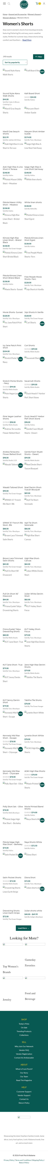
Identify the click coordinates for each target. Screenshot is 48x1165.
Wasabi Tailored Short (13, 487)
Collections (24, 1035)
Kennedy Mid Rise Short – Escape (11, 736)
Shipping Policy (37, 1160)
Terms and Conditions (23, 1160)
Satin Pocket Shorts (12, 877)
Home (5, 14)
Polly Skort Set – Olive (13, 806)
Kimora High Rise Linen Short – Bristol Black (12, 240)
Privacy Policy (9, 1160)
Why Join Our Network (24, 1046)
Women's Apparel (34, 14)
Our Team (24, 1076)
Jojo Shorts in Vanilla (33, 312)
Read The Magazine (24, 1080)
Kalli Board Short (32, 93)
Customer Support (24, 1091)
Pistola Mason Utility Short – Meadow (12, 203)
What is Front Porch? (24, 1069)
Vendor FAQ (24, 1050)
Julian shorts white (33, 911)
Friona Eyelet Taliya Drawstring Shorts (12, 630)
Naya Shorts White (33, 842)
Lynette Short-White (34, 735)
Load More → (23, 928)
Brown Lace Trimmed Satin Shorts (13, 559)
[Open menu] (5, 3)
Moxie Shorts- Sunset (13, 312)
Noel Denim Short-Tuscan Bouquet (33, 488)
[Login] (44, 3)
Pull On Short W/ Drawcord (10, 595)
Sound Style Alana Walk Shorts (11, 94)
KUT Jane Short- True (12, 665)
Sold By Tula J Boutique (32, 140)
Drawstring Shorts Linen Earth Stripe (11, 912)
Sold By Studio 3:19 (10, 460)
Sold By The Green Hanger (12, 248)
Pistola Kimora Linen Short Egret (33, 239)
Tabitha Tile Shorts (33, 700)
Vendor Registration (24, 1054)
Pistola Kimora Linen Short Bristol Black (12, 276)
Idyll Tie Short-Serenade (31, 524)
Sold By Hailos (29, 100)
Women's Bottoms (9, 18)
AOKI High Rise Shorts (34, 771)
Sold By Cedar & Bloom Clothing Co (11, 103)
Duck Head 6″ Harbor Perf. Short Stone (34, 417)
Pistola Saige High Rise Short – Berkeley (12, 843)
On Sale (24, 1027)
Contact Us (24, 1099)
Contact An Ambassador (24, 1057)
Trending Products (24, 1031)
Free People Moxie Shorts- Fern (33, 278)
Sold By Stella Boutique (11, 813)
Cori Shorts (29, 345)
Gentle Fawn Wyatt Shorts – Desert (33, 453)
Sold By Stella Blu (30, 209)
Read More (26, 40)
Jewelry (7, 999)
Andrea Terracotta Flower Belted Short (12, 453)
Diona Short (30, 877)
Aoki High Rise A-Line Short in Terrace (13, 168)
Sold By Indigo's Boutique (33, 917)
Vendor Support (24, 1095)
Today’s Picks (24, 1024)
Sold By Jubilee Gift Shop (12, 140)
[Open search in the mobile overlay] (9, 3)
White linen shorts (33, 202)
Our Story (24, 1073)
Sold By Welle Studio (31, 352)
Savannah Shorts (32, 381)
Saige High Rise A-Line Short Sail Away (33, 168)
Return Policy (24, 1103)
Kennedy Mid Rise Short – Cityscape (11, 772)
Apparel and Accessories (17, 14)
